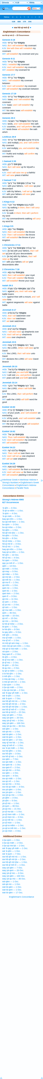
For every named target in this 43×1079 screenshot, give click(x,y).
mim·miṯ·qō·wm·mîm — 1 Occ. (16, 646)
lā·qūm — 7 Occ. (10, 627)
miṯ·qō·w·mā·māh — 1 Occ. (15, 649)
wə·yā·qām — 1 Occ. (12, 789)
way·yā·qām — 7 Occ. (12, 715)
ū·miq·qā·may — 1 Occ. (13, 679)
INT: (4, 54)
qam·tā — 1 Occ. (10, 591)
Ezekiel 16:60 (8, 407)
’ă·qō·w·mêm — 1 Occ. (13, 510)
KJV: (4, 48)
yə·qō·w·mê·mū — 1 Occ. (14, 828)
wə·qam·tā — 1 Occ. (11, 765)
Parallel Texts (22, 488)
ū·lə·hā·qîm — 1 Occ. (12, 673)
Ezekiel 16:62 (8, 431)
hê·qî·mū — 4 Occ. (11, 558)
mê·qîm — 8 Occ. (10, 635)
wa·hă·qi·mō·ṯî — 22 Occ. (14, 712)
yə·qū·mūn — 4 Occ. (11, 831)
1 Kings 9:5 (7, 226)
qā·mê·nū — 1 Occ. (11, 580)
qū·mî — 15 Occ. (10, 618)
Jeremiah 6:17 (9, 310)
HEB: (4, 43)
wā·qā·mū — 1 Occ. (11, 731)
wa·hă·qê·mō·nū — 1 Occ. (14, 701)
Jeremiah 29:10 (9, 366)
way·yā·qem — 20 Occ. (13, 718)
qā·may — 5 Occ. (10, 571)
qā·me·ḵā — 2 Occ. (11, 577)
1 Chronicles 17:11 (11, 245)
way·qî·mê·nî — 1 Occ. (13, 745)
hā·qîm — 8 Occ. (10, 538)
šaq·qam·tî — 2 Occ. (11, 654)
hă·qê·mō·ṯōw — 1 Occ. (13, 533)
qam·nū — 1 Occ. (10, 588)
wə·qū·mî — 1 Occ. (11, 781)
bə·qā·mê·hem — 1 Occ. (13, 522)
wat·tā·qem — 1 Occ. (12, 737)
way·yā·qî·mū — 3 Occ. (13, 720)
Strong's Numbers (10, 482)
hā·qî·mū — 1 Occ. (11, 546)
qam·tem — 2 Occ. (11, 593)
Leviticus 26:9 (9, 137)
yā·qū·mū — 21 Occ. (11, 809)
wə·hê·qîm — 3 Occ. (11, 753)
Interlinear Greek (10, 480)
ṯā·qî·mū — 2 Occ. (10, 662)
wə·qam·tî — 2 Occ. (11, 767)
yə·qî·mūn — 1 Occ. (11, 822)
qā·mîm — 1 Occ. (10, 585)
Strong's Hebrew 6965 (13, 499)
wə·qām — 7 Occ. (10, 759)
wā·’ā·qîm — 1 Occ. (11, 696)
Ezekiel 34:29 (8, 463)
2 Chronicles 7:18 (10, 269)
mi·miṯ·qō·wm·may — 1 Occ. (15, 643)
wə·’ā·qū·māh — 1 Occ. (13, 748)
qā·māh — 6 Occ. (10, 569)
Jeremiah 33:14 (9, 382)
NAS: (4, 45)
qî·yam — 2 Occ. (10, 602)
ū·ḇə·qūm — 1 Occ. (11, 684)
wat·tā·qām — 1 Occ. (12, 734)
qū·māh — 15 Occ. (11, 615)
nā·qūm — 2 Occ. (10, 651)
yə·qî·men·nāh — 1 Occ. (13, 814)
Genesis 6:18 (8, 40)
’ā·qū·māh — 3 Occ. (11, 516)
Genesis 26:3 (8, 118)
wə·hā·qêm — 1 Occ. (12, 751)
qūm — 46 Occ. (9, 613)
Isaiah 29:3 (7, 285)
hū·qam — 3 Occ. (10, 560)
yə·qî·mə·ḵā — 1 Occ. (12, 811)
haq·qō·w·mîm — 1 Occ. (13, 552)
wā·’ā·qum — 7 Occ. (11, 698)
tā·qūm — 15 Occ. (10, 665)
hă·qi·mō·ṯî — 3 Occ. (11, 544)
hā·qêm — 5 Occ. (10, 535)
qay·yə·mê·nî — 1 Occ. (13, 563)
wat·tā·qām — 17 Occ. (12, 740)
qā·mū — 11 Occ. (10, 599)
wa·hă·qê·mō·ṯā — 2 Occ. (14, 704)
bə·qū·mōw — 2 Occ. (12, 527)
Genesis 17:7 (8, 75)
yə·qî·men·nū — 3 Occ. (13, 817)
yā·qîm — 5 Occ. (10, 800)
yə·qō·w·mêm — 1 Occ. (13, 825)
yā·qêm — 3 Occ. (10, 798)
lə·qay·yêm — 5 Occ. (12, 632)
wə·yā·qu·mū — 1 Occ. (13, 795)
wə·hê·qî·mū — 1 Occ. (12, 756)
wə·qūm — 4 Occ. (10, 776)
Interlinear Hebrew (27, 480)
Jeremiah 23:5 (9, 342)
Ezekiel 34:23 (8, 447)
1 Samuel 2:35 (9, 161)
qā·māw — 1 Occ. (10, 574)
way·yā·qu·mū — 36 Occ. (14, 726)
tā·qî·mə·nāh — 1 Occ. (12, 660)
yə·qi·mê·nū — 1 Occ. (12, 820)
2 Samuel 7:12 (9, 180)
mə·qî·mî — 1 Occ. (11, 640)
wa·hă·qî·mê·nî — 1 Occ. (13, 709)
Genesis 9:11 (8, 58)
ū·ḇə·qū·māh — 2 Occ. (12, 687)
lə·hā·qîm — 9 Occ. (11, 629)
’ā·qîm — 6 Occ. (9, 508)
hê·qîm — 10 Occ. (10, 555)
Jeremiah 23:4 (9, 326)
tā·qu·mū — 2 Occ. (11, 668)
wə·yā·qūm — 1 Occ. (12, 792)
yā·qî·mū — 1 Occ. (11, 803)
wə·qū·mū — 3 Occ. (11, 784)
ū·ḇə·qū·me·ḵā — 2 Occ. (13, 690)
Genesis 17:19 (9, 93)
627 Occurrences (10, 502)
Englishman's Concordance (21, 897)
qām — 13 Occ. (9, 566)
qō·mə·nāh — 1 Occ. (11, 610)
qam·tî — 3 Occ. (9, 596)
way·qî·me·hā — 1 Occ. (13, 742)
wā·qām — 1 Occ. (10, 729)
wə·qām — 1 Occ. (10, 773)
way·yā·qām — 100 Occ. (13, 723)
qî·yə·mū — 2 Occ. (11, 604)
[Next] (40, 485)
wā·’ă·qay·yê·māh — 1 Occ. (15, 693)
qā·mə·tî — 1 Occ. (10, 582)
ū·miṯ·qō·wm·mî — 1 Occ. (14, 682)
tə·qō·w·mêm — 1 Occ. (13, 671)
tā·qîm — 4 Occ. (9, 657)
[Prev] (3, 485)
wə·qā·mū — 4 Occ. (11, 770)
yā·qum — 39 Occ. (10, 806)
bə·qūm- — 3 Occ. (10, 524)
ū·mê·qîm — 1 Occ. (11, 676)
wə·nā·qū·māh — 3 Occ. (13, 787)
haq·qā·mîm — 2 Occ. (12, 549)
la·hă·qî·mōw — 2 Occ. (13, 624)
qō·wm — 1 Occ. (10, 607)
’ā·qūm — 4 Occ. (10, 513)
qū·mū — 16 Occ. (10, 621)
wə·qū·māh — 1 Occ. (12, 778)
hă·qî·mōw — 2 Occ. (11, 541)
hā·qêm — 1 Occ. (10, 530)
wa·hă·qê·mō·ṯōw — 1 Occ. (15, 707)
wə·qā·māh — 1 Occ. (12, 762)
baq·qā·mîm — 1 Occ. (12, 519)
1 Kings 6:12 (8, 202)
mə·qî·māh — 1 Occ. (11, 638)
